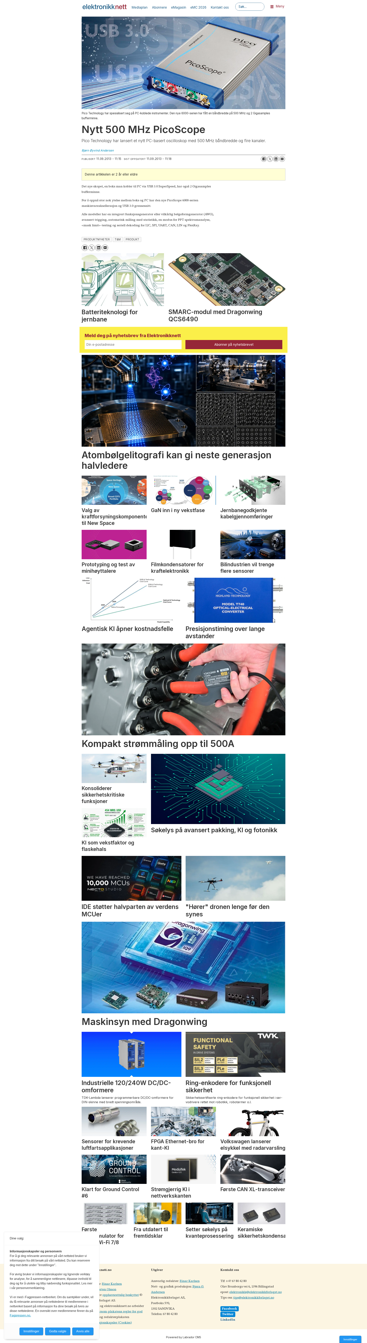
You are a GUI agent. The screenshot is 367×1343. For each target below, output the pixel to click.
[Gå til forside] (105, 7)
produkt (132, 239)
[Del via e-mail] (282, 159)
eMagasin (178, 7)
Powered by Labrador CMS (183, 1337)
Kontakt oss (220, 7)
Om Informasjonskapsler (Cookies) (107, 1322)
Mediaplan (140, 7)
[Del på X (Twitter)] (270, 159)
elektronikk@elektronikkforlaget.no (255, 1292)
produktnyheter (97, 239)
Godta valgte (57, 1331)
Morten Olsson (105, 1289)
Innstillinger (350, 1339)
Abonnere (159, 7)
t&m (118, 239)
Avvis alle (82, 1331)
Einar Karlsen (112, 1284)
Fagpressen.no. (20, 1315)
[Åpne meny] (272, 7)
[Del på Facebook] (264, 159)
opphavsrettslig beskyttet (120, 1295)
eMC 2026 (198, 7)
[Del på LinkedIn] (276, 159)
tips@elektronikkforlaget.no (253, 1297)
